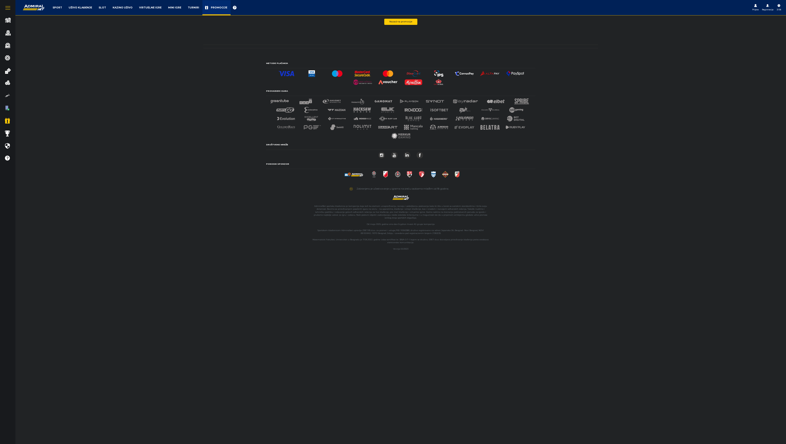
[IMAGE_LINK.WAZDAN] (336, 109)
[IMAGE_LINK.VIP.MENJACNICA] (362, 81)
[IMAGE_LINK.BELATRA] (490, 126)
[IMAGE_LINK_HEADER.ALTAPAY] (489, 72)
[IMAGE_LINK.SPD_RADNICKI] (409, 173)
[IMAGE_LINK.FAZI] (306, 100)
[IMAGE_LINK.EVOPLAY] (464, 126)
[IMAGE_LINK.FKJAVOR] (457, 173)
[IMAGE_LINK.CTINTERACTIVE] (337, 117)
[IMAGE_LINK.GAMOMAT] (383, 100)
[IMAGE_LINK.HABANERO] (439, 117)
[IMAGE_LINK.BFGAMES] (465, 109)
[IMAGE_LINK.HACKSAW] (362, 109)
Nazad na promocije (400, 21)
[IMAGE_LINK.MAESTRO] (337, 72)
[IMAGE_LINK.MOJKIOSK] (413, 81)
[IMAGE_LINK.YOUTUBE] (394, 154)
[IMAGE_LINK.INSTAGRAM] (381, 154)
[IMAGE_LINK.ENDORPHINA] (311, 109)
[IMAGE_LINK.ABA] (354, 173)
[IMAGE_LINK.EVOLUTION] (286, 117)
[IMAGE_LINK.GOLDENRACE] (286, 126)
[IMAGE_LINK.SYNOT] (435, 100)
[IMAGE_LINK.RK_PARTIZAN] (398, 173)
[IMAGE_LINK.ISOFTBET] (439, 109)
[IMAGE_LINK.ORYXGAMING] (490, 117)
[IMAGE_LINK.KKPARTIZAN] (374, 173)
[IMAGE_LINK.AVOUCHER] (388, 81)
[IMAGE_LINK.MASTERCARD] (388, 72)
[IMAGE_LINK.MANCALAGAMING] (413, 126)
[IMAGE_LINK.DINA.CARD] (413, 72)
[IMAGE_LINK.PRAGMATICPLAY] (358, 100)
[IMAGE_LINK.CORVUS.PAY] (464, 72)
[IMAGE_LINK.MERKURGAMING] (400, 135)
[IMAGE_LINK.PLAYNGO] (285, 109)
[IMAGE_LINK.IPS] (439, 72)
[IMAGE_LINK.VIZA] (286, 72)
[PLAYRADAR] (465, 100)
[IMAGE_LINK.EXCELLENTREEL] (311, 117)
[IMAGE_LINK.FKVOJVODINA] (385, 173)
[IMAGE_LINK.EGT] (332, 100)
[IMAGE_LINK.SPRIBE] (522, 100)
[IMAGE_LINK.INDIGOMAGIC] (362, 117)
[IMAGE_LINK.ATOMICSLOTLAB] (388, 117)
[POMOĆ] (235, 7)
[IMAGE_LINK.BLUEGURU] (413, 117)
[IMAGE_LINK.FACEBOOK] (419, 154)
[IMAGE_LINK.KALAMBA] (464, 117)
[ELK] (388, 109)
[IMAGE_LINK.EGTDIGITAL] (515, 117)
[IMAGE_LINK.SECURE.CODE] (362, 72)
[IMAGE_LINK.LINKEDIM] (407, 154)
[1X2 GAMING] (516, 109)
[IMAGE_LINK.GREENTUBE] (280, 100)
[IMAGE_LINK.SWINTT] (337, 126)
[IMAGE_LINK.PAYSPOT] (515, 72)
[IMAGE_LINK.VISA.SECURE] (311, 72)
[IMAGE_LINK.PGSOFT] (311, 126)
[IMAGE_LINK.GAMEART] (388, 126)
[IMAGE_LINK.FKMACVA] (445, 173)
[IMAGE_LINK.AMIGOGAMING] (438, 126)
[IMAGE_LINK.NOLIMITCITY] (362, 126)
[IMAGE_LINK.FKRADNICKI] (421, 173)
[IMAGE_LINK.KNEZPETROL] (439, 81)
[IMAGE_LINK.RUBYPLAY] (515, 126)
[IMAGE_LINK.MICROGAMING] (490, 109)
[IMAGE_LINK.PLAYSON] (409, 100)
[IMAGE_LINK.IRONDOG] (413, 109)
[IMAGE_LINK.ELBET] (496, 100)
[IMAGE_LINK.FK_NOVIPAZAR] (433, 173)
